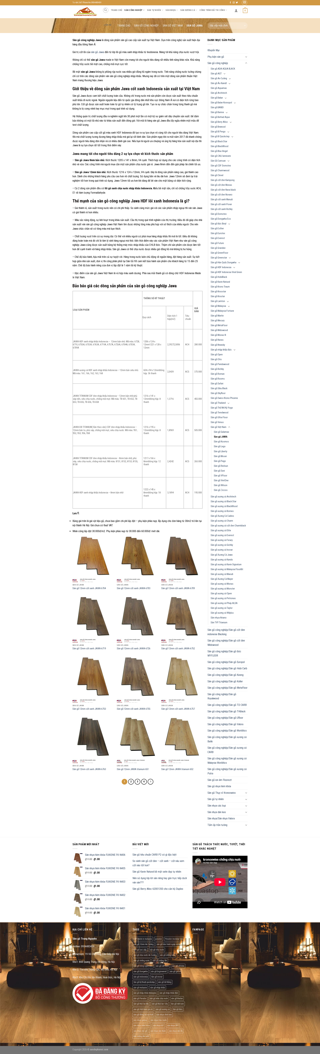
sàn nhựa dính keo (164, 1014)
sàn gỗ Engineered (158, 971)
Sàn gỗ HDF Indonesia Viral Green (226, 272)
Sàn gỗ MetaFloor (219, 325)
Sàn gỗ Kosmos (221, 441)
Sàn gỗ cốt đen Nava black (223, 189)
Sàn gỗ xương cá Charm (222, 520)
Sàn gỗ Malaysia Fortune (222, 310)
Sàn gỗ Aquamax (219, 88)
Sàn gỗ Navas (217, 339)
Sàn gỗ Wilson (220, 485)
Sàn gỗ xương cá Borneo (222, 511)
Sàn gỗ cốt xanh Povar (221, 204)
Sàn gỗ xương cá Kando (222, 559)
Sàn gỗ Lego (220, 446)
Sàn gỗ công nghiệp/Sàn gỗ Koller (225, 681)
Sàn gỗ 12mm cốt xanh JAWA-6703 (133, 588)
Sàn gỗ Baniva (217, 112)
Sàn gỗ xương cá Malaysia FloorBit (227, 569)
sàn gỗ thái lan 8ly (141, 1003)
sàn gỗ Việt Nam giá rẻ (143, 1009)
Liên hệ (107, 25)
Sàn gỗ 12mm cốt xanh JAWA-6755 (133, 709)
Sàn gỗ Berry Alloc (219, 122)
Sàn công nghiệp (133, 10)
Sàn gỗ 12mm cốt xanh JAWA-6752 (178, 648)
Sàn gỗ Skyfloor (218, 393)
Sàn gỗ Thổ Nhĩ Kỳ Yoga (222, 407)
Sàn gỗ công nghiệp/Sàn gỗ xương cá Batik (227, 739)
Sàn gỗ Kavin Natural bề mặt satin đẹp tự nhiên (156, 871)
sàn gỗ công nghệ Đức (143, 966)
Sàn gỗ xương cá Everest (222, 535)
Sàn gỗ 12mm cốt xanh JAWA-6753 (89, 709)
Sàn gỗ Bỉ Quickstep (220, 136)
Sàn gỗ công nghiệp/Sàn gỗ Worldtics (227, 730)
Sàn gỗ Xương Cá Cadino (222, 516)
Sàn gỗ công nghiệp (218, 63)
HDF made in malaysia (143, 939)
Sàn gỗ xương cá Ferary (222, 540)
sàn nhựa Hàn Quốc (158, 1020)
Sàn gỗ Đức (177, 1009)
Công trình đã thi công (212, 10)
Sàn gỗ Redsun (221, 466)
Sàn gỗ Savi (219, 470)
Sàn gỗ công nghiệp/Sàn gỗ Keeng (226, 674)
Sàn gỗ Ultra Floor (219, 417)
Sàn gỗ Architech (219, 93)
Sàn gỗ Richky (217, 369)
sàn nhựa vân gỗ (140, 1031)
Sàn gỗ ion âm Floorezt (220, 780)
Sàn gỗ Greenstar (219, 257)
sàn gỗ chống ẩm (160, 960)
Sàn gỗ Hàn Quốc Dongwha (223, 262)
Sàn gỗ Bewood (218, 126)
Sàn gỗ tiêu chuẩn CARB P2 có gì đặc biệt (154, 854)
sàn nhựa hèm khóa (142, 1025)
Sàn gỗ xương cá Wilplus (222, 612)
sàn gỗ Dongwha (141, 971)
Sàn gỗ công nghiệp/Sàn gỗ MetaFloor (228, 687)
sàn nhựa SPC (173, 1025)
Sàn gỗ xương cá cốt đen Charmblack (228, 525)
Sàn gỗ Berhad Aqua (220, 117)
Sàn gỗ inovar (156, 976)
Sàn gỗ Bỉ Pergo (218, 131)
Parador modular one (174, 939)
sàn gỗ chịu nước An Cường (145, 955)
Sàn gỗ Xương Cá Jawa (221, 554)
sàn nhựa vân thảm (158, 1031)
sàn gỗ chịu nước (157, 949)
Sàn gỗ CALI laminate (221, 156)
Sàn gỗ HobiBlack (219, 277)
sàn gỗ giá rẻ (175, 971)
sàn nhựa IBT (158, 1025)
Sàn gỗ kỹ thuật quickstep (144, 982)
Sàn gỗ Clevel (217, 175)
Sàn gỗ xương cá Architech (223, 496)
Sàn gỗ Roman (217, 374)
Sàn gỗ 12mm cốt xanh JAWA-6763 (89, 769)
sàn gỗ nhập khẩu (157, 987)
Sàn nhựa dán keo (217, 812)
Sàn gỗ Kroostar (218, 291)
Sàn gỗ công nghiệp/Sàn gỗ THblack (227, 711)
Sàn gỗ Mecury (217, 320)
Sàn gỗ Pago (220, 461)
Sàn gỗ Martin (217, 315)
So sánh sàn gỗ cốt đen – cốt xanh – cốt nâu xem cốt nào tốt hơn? (158, 863)
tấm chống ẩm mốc (141, 1036)
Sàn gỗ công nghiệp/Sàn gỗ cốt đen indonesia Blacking (226, 632)
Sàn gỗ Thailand (218, 403)
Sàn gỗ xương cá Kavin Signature (226, 564)
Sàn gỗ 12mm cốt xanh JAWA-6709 (178, 588)
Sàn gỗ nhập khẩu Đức (221, 349)
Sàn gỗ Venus (217, 422)
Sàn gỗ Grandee (218, 248)
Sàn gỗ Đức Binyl (218, 223)
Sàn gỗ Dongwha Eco (221, 218)
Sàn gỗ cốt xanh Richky (221, 209)
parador (158, 939)
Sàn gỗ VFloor (220, 475)
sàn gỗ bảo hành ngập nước (168, 944)
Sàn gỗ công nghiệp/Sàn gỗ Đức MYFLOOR (224, 653)
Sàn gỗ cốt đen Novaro (221, 194)
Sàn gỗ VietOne (221, 480)
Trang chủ (116, 10)
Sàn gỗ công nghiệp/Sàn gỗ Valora (225, 724)
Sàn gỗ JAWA (220, 436)
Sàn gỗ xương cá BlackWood (224, 506)
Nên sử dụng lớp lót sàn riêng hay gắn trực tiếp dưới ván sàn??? (159, 880)
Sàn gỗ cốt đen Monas (221, 185)
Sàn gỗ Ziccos (221, 490)
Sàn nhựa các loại (217, 805)
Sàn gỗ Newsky (218, 344)
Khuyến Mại (214, 50)
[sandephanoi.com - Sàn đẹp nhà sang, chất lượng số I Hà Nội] (85, 12)
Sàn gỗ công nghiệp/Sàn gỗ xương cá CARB (227, 750)
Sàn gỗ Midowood (219, 330)
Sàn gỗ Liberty (220, 451)
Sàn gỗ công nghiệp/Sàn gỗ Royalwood (222, 696)
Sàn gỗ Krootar (218, 296)
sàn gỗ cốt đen (178, 966)
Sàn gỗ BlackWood (219, 146)
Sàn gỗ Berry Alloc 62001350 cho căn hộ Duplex (157, 888)
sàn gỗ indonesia (141, 976)
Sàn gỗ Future (217, 243)
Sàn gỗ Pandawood (220, 364)
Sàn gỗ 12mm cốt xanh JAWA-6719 (89, 648)
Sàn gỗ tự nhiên (216, 799)
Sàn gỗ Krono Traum (220, 286)
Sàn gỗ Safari (217, 383)
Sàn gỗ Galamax (221, 432)
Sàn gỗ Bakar (217, 97)
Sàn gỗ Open (217, 354)
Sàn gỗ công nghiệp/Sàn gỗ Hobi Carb (227, 668)
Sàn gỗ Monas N (218, 335)
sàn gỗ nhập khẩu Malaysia (145, 993)
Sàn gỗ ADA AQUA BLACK (223, 68)
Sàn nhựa (171, 10)
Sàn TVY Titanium (219, 622)
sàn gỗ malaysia (140, 987)
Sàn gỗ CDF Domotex (221, 165)
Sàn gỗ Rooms (218, 378)
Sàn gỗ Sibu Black (219, 388)
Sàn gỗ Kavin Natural (220, 281)
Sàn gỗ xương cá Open (221, 593)
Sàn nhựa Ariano (218, 617)
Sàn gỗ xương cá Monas (222, 583)
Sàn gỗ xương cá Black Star (223, 501)
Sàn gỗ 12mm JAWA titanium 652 (177, 769)
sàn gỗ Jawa (97, 52)
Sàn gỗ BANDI (217, 107)
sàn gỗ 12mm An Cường (144, 944)
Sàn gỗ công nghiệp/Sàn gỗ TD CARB (227, 705)
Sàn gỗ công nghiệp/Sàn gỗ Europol (226, 662)
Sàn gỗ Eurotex (218, 233)
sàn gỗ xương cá (163, 1009)
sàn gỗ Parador (140, 998)
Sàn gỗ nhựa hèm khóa (219, 786)
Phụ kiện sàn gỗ (216, 56)
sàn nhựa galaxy (140, 1020)
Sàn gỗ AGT (216, 73)
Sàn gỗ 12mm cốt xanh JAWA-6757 (178, 709)
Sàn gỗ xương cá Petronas (223, 598)
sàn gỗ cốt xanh (162, 966)
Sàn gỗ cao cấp (140, 949)
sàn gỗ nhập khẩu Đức (169, 993)
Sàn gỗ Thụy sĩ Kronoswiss (222, 792)
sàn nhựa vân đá (176, 1031)
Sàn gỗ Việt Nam (218, 427)
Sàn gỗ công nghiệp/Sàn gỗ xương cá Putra (227, 771)
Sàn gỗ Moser (220, 456)
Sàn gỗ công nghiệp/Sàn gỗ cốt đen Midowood (226, 642)
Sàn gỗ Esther (217, 228)
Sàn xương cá (187, 10)
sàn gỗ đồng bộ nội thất (143, 1014)
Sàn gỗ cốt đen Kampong (222, 180)
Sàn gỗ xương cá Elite (221, 530)
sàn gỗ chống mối (167, 955)
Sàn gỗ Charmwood (220, 170)
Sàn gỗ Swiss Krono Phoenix (224, 398)
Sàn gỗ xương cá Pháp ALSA (224, 603)
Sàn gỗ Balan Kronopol (221, 102)
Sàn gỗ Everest (218, 238)
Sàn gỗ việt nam (177, 1003)
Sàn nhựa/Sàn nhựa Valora (221, 818)
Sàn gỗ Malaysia (218, 306)
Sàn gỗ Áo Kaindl (219, 83)
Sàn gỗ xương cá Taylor (221, 608)
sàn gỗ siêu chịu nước (159, 998)
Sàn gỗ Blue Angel (219, 151)
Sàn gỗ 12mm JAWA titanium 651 (133, 769)
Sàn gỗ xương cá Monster (223, 588)
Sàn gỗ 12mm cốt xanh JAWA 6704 (89, 588)
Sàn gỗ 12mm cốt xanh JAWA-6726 (133, 648)
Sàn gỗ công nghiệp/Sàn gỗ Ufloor (225, 717)
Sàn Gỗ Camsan (218, 160)
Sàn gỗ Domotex (218, 214)
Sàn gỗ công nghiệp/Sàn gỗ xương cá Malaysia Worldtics (227, 760)
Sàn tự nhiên (154, 10)
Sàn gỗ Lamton (218, 301)
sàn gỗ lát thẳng (164, 982)
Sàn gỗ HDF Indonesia (221, 267)
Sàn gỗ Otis (216, 359)
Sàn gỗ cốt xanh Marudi (222, 199)
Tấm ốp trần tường (217, 825)
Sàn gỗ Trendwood (219, 412)
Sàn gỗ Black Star (219, 141)
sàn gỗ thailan (177, 998)
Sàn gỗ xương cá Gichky (222, 545)
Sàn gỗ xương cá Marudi (222, 574)
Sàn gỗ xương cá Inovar (222, 549)
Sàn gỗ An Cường (219, 78)
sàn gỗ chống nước (142, 960)
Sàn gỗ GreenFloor (219, 252)
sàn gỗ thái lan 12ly (160, 1003)
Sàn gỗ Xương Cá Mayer (222, 579)
